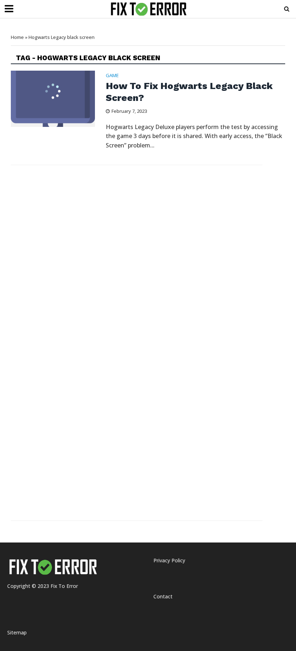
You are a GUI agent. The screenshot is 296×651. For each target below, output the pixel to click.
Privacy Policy (169, 560)
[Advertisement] (73, 221)
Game (112, 76)
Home (17, 37)
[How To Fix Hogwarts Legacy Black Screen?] (53, 98)
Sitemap (17, 632)
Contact (163, 596)
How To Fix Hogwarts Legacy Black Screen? (189, 91)
